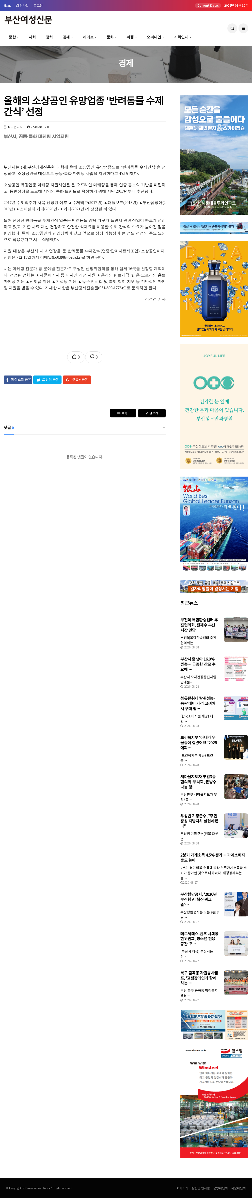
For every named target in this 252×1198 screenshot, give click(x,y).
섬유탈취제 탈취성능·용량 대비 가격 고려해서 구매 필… (197, 703)
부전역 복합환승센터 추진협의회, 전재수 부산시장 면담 (199, 625)
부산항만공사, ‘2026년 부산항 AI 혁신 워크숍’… (198, 899)
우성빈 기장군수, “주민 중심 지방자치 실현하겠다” (199, 821)
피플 (130, 37)
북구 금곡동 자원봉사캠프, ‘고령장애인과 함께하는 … (199, 978)
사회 (32, 37)
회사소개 (182, 1188)
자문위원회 (238, 1188)
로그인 (38, 5)
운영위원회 (220, 1188)
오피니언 (154, 37)
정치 (49, 37)
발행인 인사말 (200, 1188)
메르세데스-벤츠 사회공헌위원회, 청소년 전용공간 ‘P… (199, 939)
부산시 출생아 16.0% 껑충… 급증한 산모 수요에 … (197, 664)
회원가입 (22, 5)
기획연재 (181, 37)
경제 (66, 37)
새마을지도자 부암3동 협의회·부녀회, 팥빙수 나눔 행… (198, 781)
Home (7, 5)
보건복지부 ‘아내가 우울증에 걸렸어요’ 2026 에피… (198, 742)
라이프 (88, 37)
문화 (110, 37)
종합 (12, 37)
